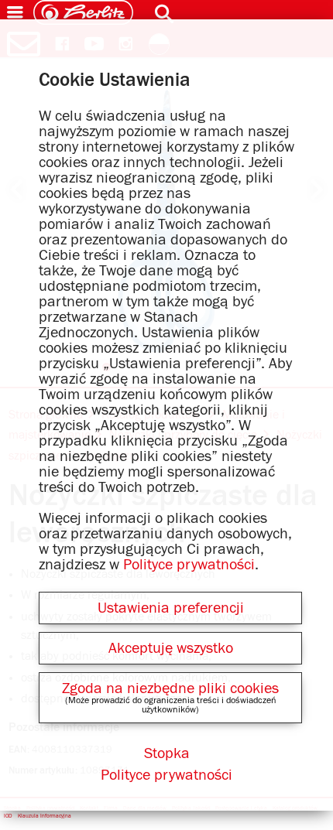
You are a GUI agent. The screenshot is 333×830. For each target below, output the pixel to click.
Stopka (167, 753)
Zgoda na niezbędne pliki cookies (170, 688)
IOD (8, 816)
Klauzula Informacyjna (44, 816)
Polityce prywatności (189, 564)
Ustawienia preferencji (171, 608)
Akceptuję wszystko (170, 648)
